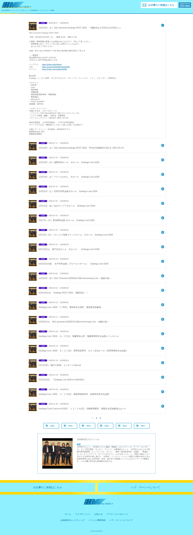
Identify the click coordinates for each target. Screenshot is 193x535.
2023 (107, 426)
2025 (70, 426)
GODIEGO (34, 10)
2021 (143, 426)
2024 (88, 426)
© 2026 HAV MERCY (96, 531)
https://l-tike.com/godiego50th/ (54, 69)
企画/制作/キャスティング (73, 520)
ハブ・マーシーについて (145, 487)
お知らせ (98, 514)
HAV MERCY (6, 10)
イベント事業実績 (97, 520)
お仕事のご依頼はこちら (47, 487)
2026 (52, 426)
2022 (125, 426)
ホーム (68, 514)
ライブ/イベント (82, 514)
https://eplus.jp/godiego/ (52, 64)
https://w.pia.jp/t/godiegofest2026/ (56, 67)
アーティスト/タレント (21, 10)
